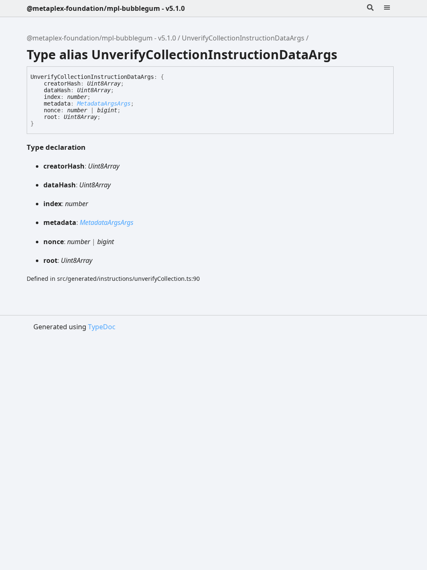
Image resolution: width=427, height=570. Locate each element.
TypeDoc (102, 326)
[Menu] (392, 8)
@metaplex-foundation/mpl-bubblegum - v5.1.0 (106, 8)
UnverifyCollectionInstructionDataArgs (243, 38)
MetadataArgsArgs (104, 103)
